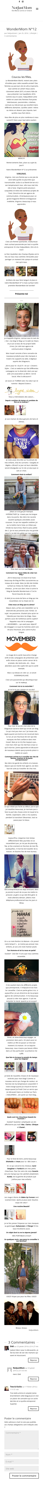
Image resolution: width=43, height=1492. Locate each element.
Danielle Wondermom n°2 (23, 591)
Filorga (30, 1226)
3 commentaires (10, 36)
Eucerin (35, 1171)
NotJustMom (19, 1368)
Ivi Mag (19, 341)
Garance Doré (18, 728)
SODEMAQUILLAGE (21, 675)
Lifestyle (33, 33)
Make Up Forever (28, 1197)
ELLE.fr (20, 366)
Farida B (20, 1168)
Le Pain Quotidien (11, 254)
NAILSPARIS (11, 1095)
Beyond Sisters (24, 383)
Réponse (33, 1360)
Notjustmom (12, 33)
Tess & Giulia (16, 1386)
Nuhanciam (20, 1226)
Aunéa (9, 1177)
